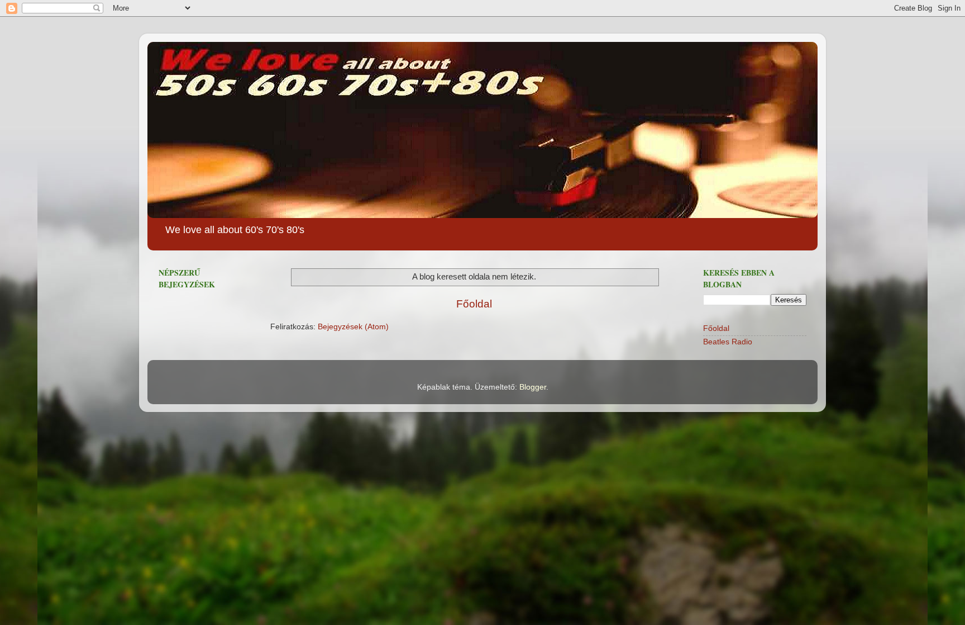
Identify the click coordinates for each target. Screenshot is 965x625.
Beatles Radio (727, 342)
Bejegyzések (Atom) (353, 327)
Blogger (532, 387)
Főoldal (474, 304)
